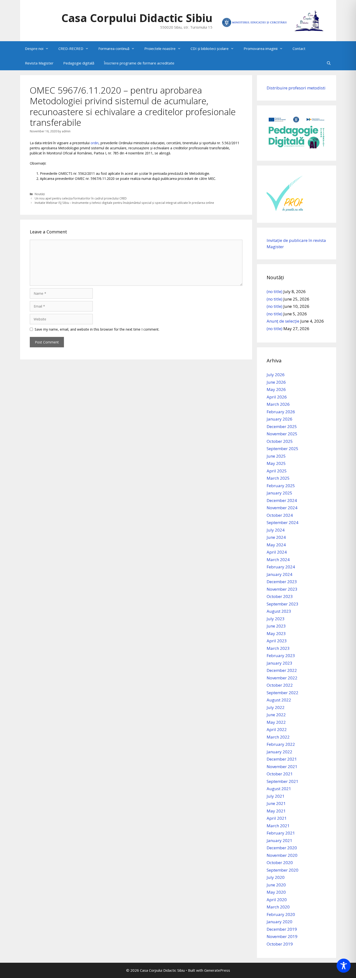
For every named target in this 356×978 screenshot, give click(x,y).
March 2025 (278, 478)
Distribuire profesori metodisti (296, 88)
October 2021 (280, 774)
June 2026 (276, 382)
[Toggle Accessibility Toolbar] (343, 965)
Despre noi (34, 48)
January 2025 (279, 493)
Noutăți (40, 194)
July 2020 (276, 877)
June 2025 (276, 456)
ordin (95, 143)
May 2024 (276, 545)
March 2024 (278, 559)
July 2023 (276, 618)
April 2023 (277, 641)
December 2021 (282, 759)
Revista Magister (39, 63)
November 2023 (282, 589)
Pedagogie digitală (78, 63)
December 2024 (282, 500)
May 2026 (276, 389)
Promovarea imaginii (261, 48)
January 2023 (279, 663)
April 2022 (277, 729)
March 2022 (278, 737)
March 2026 (278, 404)
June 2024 (276, 537)
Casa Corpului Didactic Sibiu (136, 17)
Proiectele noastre (160, 48)
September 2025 (282, 448)
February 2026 (281, 411)
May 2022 (276, 722)
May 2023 (276, 633)
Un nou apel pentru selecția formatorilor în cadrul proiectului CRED (81, 198)
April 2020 (277, 899)
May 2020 (276, 892)
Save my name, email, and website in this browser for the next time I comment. (97, 329)
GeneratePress (217, 970)
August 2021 (279, 788)
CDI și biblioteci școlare (210, 48)
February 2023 (281, 655)
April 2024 (277, 552)
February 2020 (281, 914)
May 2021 (276, 811)
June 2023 (276, 626)
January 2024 (279, 574)
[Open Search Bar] (329, 63)
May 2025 (276, 463)
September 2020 (282, 870)
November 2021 (282, 766)
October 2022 (280, 685)
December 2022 (282, 670)
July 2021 (276, 796)
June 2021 (276, 803)
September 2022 (282, 692)
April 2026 (277, 397)
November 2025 (282, 434)
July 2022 (276, 707)
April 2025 (277, 471)
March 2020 (278, 907)
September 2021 (282, 781)
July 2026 (276, 374)
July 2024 (276, 530)
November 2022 (282, 678)
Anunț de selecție (283, 321)
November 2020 (282, 855)
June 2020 (276, 885)
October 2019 (280, 944)
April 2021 (277, 818)
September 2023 (282, 604)
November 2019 (282, 936)
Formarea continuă (113, 48)
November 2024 (282, 507)
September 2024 (282, 522)
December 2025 (282, 426)
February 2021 (281, 833)
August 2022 (279, 700)
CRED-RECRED (70, 48)
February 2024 (281, 567)
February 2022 (281, 744)
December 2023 (282, 581)
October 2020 (280, 862)
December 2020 (282, 848)
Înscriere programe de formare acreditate (139, 63)
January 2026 (279, 419)
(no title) (274, 291)
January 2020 (279, 921)
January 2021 (279, 840)
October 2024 (280, 515)
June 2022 (276, 714)
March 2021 (278, 825)
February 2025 (281, 485)
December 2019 (282, 929)
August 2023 (279, 611)
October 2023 (280, 596)
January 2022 (279, 752)
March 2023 (278, 648)
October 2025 (280, 441)
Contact (299, 48)
